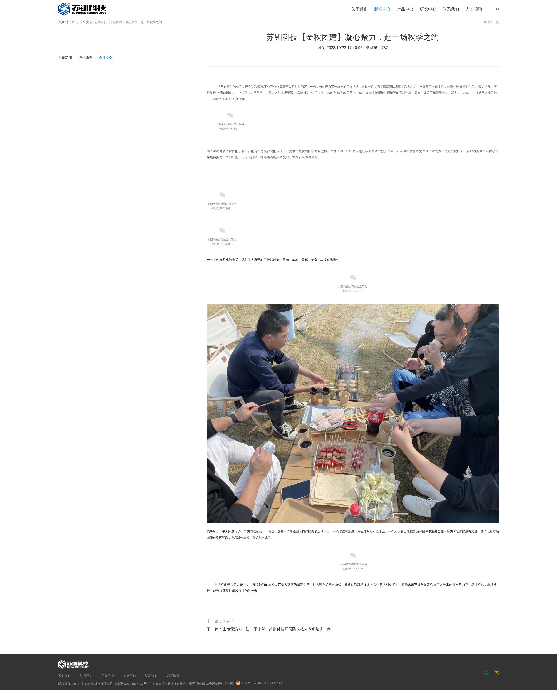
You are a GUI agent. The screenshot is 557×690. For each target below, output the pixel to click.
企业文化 (106, 57)
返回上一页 (491, 22)
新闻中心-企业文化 (79, 22)
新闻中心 (382, 9)
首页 (61, 22)
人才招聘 (474, 9)
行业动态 (85, 57)
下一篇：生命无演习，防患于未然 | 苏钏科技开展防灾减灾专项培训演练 (269, 628)
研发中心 (428, 9)
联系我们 (451, 9)
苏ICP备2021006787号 (131, 683)
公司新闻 (65, 57)
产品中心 (405, 9)
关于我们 (359, 9)
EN (496, 9)
